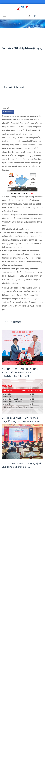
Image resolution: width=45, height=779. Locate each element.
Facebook (9, 112)
